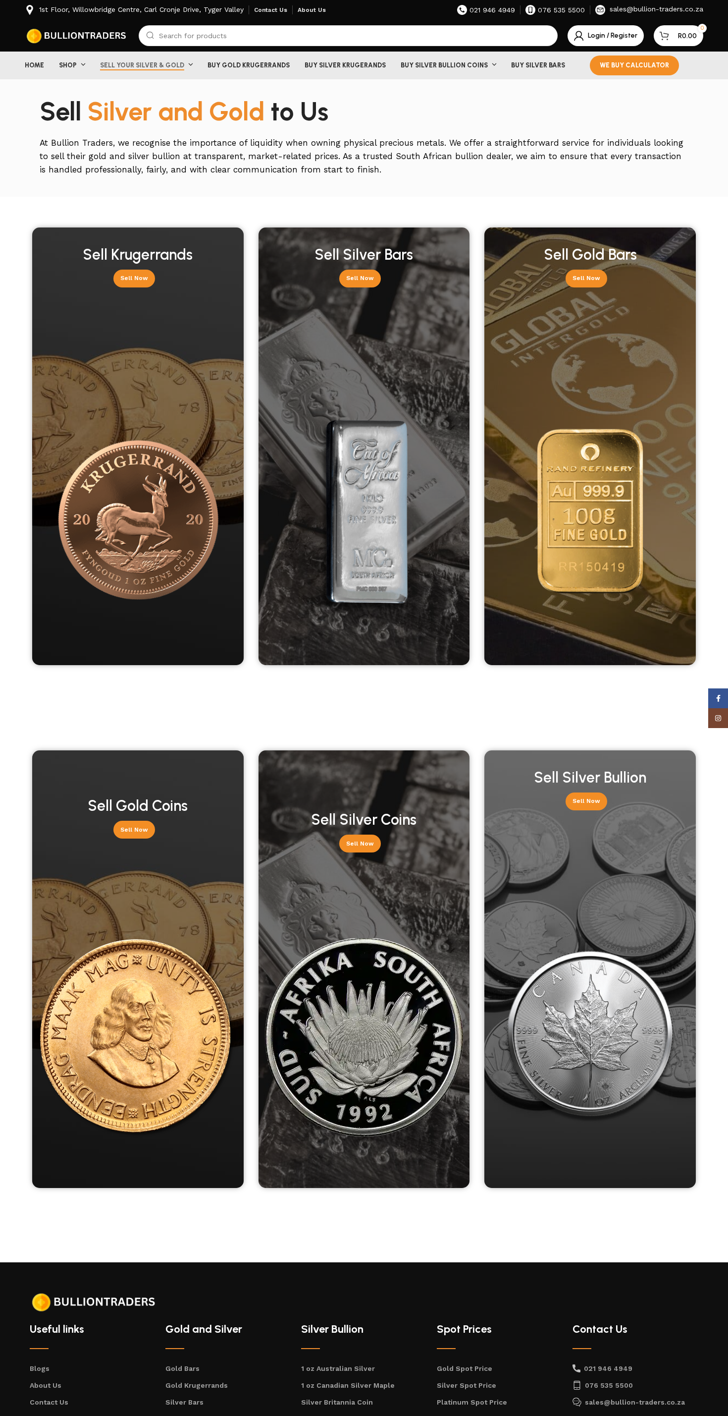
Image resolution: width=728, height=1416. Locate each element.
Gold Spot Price (464, 1368)
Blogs (40, 1368)
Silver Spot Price (466, 1385)
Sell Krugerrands (138, 254)
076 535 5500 (609, 1385)
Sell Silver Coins (363, 819)
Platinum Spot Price (472, 1402)
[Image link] (94, 1301)
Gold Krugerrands (196, 1385)
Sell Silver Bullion (590, 777)
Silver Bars (184, 1402)
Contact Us (49, 1402)
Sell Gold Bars (590, 254)
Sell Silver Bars (363, 254)
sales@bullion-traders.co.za (635, 1402)
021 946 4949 (608, 1368)
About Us (45, 1385)
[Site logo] (77, 35)
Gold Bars (182, 1368)
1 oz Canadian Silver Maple (348, 1385)
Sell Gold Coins (138, 805)
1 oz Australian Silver (338, 1368)
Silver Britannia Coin (337, 1402)
